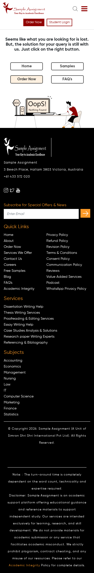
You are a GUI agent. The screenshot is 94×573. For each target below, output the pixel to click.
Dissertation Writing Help (23, 306)
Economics (12, 366)
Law (7, 384)
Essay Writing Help (18, 324)
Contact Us (13, 259)
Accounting (13, 360)
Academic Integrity (19, 288)
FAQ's (67, 79)
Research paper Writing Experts (29, 336)
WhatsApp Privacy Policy (66, 288)
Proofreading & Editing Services (29, 318)
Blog (7, 277)
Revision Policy (57, 247)
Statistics (11, 414)
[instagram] (6, 190)
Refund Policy (57, 241)
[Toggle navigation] (84, 9)
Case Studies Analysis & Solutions (30, 330)
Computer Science (19, 396)
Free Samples (14, 271)
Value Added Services (63, 277)
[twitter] (12, 190)
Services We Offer (18, 253)
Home (27, 66)
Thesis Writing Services (22, 312)
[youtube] (18, 190)
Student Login (59, 22)
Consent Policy (58, 259)
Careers (10, 265)
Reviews (52, 271)
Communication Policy (64, 265)
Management (15, 372)
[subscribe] (85, 213)
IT (5, 390)
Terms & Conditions (61, 253)
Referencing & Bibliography (26, 342)
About (9, 241)
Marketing (12, 402)
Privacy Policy (57, 235)
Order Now (34, 22)
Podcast (52, 283)
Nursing (10, 378)
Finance (10, 408)
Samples (67, 66)
